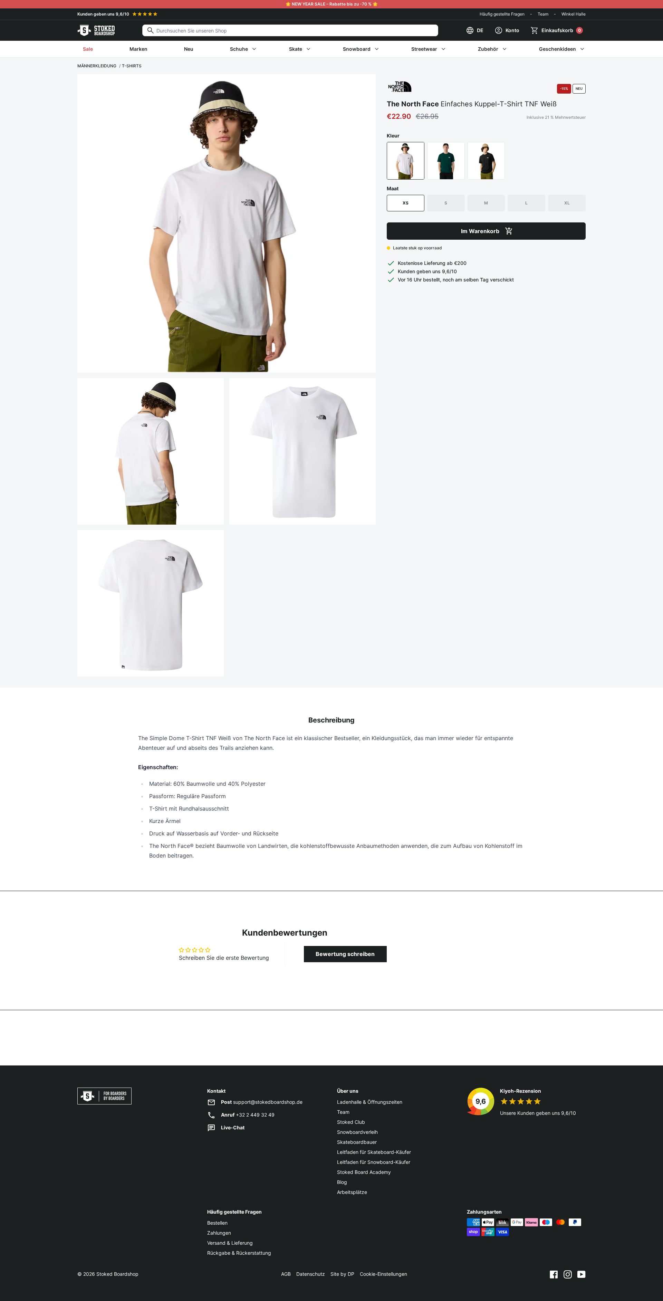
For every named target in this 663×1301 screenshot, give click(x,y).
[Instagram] (568, 1274)
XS (406, 202)
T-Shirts (132, 65)
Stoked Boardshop (117, 1274)
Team (543, 14)
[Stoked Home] (96, 30)
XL (567, 202)
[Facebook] (554, 1274)
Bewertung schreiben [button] (345, 953)
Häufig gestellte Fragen (502, 14)
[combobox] (290, 30)
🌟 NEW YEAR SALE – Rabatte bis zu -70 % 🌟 (332, 4)
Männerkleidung (96, 65)
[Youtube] (581, 1274)
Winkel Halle (573, 14)
